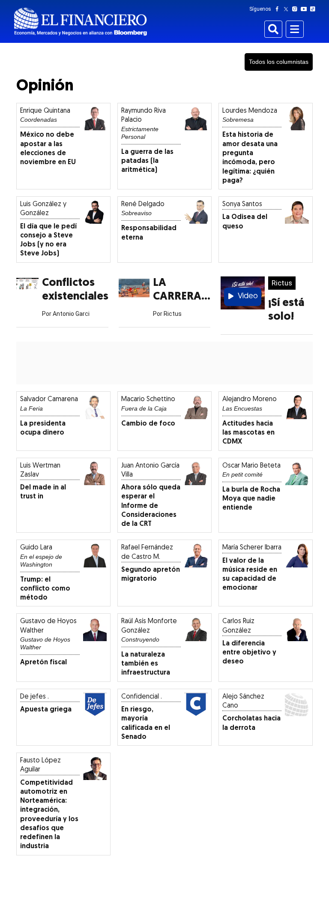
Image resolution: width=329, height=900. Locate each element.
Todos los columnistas (278, 61)
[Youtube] (306, 9)
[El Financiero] (80, 22)
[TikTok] (314, 9)
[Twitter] (287, 9)
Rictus (282, 283)
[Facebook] (279, 9)
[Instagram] (296, 9)
